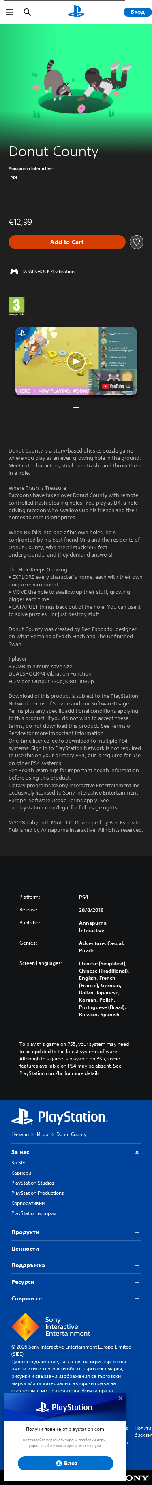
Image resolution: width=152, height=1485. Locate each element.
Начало (20, 1134)
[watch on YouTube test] (116, 386)
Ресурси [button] (22, 1281)
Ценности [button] (25, 1248)
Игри (42, 1134)
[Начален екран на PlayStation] (76, 12)
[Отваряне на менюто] (9, 12)
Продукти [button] (25, 1232)
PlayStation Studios (32, 1182)
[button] (76, 361)
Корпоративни (28, 1203)
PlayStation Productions (37, 1193)
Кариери (21, 1172)
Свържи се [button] (26, 1298)
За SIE (18, 1162)
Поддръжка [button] (28, 1265)
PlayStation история (33, 1213)
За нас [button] (20, 1152)
